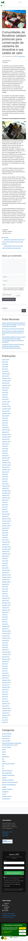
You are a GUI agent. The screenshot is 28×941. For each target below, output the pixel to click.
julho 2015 (5, 663)
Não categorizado (7, 773)
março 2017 (5, 624)
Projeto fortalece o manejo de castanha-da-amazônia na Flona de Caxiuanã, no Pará (13, 332)
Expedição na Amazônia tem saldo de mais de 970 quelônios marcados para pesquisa (13, 242)
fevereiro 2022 (6, 486)
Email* (5, 865)
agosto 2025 (5, 387)
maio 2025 (5, 394)
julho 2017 (5, 614)
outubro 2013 (5, 713)
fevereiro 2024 (6, 429)
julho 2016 (5, 642)
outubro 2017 (5, 607)
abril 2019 (4, 565)
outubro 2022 (5, 467)
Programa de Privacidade (9, 915)
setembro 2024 (6, 413)
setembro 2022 (6, 469)
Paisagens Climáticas (8, 780)
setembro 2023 (6, 441)
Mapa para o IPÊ (7, 832)
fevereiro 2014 (6, 703)
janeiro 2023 (5, 460)
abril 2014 (4, 699)
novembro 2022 (6, 465)
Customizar (22, 928)
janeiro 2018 (5, 600)
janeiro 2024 (5, 432)
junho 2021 (5, 504)
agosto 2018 (5, 584)
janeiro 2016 (5, 649)
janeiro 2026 (5, 376)
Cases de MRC (6, 740)
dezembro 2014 (6, 680)
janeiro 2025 (5, 404)
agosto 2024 (5, 415)
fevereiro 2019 (6, 570)
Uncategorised (6, 798)
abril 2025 (5, 397)
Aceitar (22, 933)
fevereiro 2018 (6, 598)
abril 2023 (5, 453)
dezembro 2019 (6, 546)
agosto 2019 (5, 556)
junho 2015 (5, 666)
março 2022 (5, 483)
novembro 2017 (6, 605)
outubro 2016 (5, 635)
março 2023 (5, 455)
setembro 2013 (6, 715)
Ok (24, 310)
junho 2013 (5, 720)
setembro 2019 (6, 553)
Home (3, 761)
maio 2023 (5, 451)
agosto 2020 (5, 528)
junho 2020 (5, 532)
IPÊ (3, 766)
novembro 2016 (6, 633)
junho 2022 (5, 476)
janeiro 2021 (5, 516)
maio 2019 (5, 563)
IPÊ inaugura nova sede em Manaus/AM (13, 328)
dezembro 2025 (6, 378)
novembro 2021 (6, 493)
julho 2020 (5, 530)
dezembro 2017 (6, 603)
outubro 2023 (6, 439)
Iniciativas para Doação (8, 763)
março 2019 (5, 567)
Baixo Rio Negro (6, 736)
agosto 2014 (5, 689)
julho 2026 (5, 362)
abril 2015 (4, 670)
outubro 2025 (5, 383)
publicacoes (5, 791)
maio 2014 (5, 696)
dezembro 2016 (6, 631)
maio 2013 (5, 722)
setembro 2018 (6, 582)
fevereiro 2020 (6, 542)
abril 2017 (4, 621)
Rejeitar (22, 931)
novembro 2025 (6, 380)
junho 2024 (5, 420)
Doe (3, 759)
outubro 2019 (5, 551)
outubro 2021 (5, 495)
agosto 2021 (5, 500)
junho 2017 (5, 617)
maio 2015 (5, 668)
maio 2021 (5, 507)
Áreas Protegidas (6, 733)
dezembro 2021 (6, 490)
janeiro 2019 (5, 572)
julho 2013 (5, 717)
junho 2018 (5, 589)
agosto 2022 (5, 472)
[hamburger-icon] (20, 2)
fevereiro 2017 (6, 626)
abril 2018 (4, 593)
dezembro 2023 (6, 434)
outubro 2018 (5, 579)
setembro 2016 (6, 638)
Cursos (4, 754)
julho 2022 (5, 474)
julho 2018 (5, 586)
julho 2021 (5, 502)
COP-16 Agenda (6, 747)
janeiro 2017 (5, 628)
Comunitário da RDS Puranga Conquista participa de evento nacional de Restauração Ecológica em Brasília (13, 346)
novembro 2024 (6, 408)
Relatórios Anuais (7, 796)
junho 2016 (5, 645)
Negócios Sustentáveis (8, 775)
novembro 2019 (6, 549)
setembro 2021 (6, 497)
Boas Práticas (6, 738)
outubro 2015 (5, 656)
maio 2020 (5, 535)
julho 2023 (5, 446)
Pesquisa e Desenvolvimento (10, 782)
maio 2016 (5, 647)
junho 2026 (5, 364)
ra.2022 (4, 794)
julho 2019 (5, 558)
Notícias (6, 237)
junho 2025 (5, 392)
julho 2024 (5, 418)
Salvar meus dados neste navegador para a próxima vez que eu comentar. (14, 288)
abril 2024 (5, 425)
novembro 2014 (6, 682)
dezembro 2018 (6, 575)
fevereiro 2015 (6, 675)
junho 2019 (5, 560)
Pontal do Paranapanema (9, 784)
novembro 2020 (6, 521)
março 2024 (5, 427)
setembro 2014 (6, 687)
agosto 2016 (5, 640)
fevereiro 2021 (6, 514)
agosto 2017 (5, 612)
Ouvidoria (5, 835)
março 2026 (5, 371)
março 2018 (5, 596)
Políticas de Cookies (7, 917)
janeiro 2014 (5, 706)
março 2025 (5, 399)
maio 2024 (5, 422)
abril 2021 (4, 509)
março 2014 (5, 701)
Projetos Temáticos (7, 789)
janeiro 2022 (5, 488)
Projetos (4, 787)
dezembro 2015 (6, 652)
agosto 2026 (5, 359)
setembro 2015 (6, 659)
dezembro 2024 (6, 406)
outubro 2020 (6, 523)
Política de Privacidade (8, 913)
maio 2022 (5, 479)
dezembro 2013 (6, 708)
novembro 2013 (6, 710)
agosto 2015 (5, 661)
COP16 (4, 749)
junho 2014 (5, 694)
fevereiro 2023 (6, 458)
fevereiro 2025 (6, 401)
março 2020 (5, 539)
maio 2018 (5, 591)
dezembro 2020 (6, 518)
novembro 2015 (6, 654)
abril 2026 (5, 369)
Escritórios (5, 833)
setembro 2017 (6, 610)
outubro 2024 (6, 411)
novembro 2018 (6, 577)
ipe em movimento (7, 770)
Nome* (5, 860)
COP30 (4, 752)
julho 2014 (5, 692)
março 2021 (5, 511)
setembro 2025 (6, 385)
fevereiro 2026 (6, 373)
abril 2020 (5, 537)
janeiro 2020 (5, 544)
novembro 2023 (6, 436)
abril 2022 (5, 481)
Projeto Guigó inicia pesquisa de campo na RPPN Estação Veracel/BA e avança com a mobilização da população (13, 324)
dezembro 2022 (6, 462)
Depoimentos (5, 756)
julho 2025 (5, 390)
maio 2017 (5, 619)
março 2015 (5, 673)
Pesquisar (4, 308)
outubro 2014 (5, 684)
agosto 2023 (5, 443)
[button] (24, 2)
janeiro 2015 (5, 677)
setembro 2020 (6, 525)
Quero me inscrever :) (14, 873)
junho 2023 (5, 448)
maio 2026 (5, 366)
